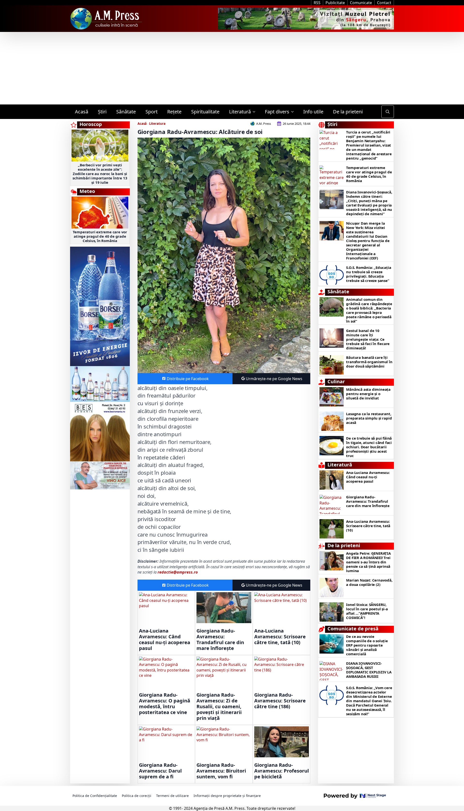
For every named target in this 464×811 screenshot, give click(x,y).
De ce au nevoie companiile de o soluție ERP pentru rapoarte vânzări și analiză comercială (367, 645)
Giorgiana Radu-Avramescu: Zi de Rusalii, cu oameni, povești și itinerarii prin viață (219, 706)
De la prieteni (348, 111)
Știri (102, 111)
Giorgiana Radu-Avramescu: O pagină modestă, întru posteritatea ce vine (164, 703)
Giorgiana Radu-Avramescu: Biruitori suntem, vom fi (221, 771)
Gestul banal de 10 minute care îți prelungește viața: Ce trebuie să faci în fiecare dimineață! (368, 339)
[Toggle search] (387, 111)
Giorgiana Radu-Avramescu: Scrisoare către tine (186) (280, 700)
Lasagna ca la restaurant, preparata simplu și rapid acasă (369, 418)
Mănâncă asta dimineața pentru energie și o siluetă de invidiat (368, 393)
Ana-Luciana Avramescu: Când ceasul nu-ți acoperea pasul (164, 639)
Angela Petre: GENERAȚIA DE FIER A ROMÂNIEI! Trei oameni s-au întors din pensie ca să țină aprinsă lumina (368, 562)
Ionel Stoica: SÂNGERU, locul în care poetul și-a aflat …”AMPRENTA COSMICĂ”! (367, 611)
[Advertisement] (232, 68)
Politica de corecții (136, 795)
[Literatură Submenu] (255, 111)
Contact (384, 2)
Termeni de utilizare (172, 795)
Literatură (240, 111)
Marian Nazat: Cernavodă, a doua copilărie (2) (369, 582)
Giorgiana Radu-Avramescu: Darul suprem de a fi (160, 771)
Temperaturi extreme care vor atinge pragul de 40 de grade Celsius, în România (100, 236)
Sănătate (126, 111)
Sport (151, 111)
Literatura (157, 123)
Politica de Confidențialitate (94, 795)
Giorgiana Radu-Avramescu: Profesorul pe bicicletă (281, 771)
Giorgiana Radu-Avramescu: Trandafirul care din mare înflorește (220, 639)
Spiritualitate (205, 111)
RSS (317, 2)
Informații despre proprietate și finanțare (227, 795)
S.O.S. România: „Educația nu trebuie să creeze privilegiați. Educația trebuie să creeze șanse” (368, 274)
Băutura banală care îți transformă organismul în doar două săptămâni (369, 361)
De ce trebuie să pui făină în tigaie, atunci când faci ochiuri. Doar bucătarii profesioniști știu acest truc (369, 447)
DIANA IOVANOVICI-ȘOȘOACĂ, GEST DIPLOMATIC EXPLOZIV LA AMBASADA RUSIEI (369, 669)
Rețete (174, 111)
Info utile (313, 111)
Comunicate (361, 2)
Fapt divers (277, 111)
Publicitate (335, 2)
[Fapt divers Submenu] (293, 111)
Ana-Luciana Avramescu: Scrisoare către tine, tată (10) (280, 636)
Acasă (81, 111)
